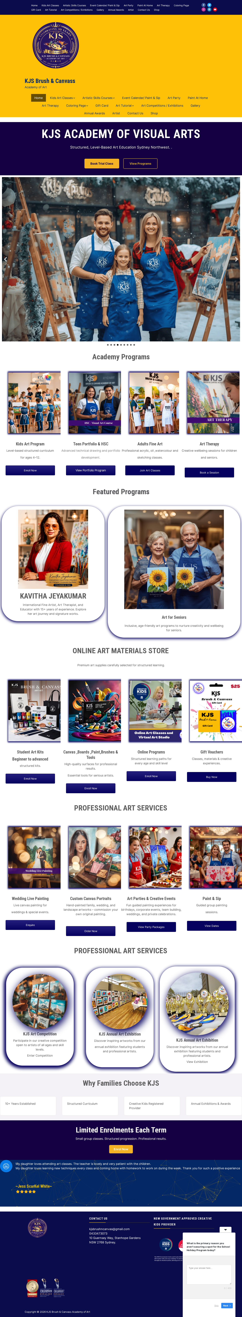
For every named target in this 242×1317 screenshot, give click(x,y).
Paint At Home (145, 5)
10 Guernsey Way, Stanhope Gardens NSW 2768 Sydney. (115, 1240)
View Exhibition (197, 1061)
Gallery (100, 10)
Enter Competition (40, 1055)
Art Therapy (163, 5)
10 (134, 1200)
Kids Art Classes (50, 5)
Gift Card (36, 10)
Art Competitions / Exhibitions (77, 10)
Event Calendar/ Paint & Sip (105, 5)
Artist (131, 10)
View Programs (140, 163)
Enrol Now (121, 1149)
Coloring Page (181, 5)
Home (34, 5)
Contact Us (144, 10)
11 (137, 1200)
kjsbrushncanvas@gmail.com (109, 1229)
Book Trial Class (101, 163)
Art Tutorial (51, 10)
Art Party (128, 5)
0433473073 (98, 1233)
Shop (157, 10)
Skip (216, 1305)
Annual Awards (116, 10)
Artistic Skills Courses (74, 5)
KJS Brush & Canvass (50, 81)
